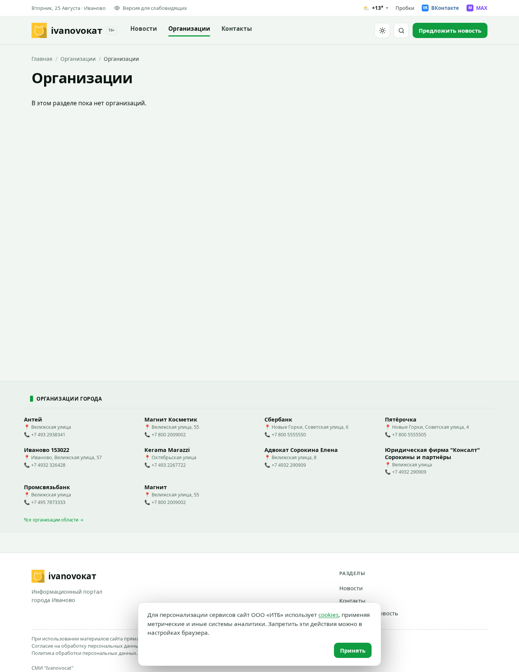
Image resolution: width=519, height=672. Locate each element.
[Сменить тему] (382, 30)
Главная (42, 58)
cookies (328, 614)
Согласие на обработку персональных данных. (87, 645)
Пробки (405, 8)
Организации (189, 29)
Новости (143, 29)
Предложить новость (368, 613)
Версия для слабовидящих (155, 8)
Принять (353, 650)
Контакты (237, 29)
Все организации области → (54, 520)
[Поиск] (401, 30)
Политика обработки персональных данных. (85, 653)
